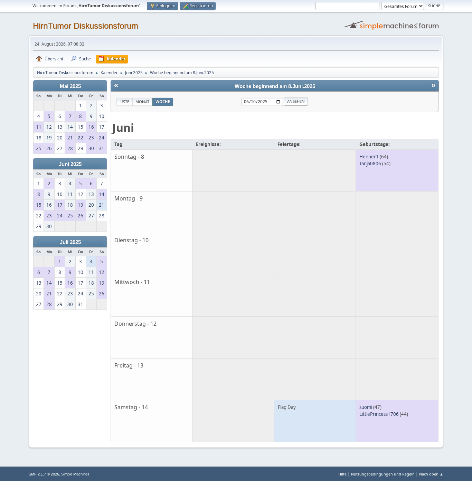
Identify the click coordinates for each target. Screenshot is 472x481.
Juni (123, 127)
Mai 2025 (70, 86)
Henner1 (369, 157)
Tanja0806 (370, 163)
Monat (142, 101)
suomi (365, 407)
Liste (124, 101)
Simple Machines (75, 474)
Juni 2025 (70, 164)
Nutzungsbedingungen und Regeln (383, 474)
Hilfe (342, 474)
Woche (162, 101)
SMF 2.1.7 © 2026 (44, 474)
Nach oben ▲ (431, 474)
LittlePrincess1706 (379, 414)
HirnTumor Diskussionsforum (85, 25)
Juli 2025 (70, 242)
